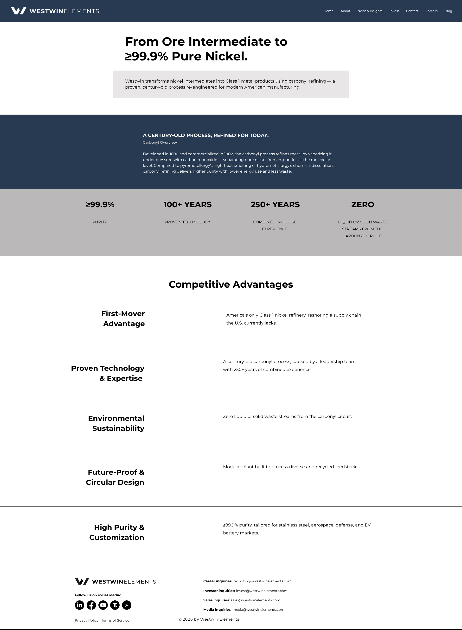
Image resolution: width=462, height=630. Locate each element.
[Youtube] (103, 605)
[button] (345, 11)
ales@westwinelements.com (256, 600)
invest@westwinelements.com (262, 591)
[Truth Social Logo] (115, 605)
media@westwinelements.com (258, 609)
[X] (126, 605)
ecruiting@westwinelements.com (263, 581)
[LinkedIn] (79, 605)
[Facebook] (91, 605)
